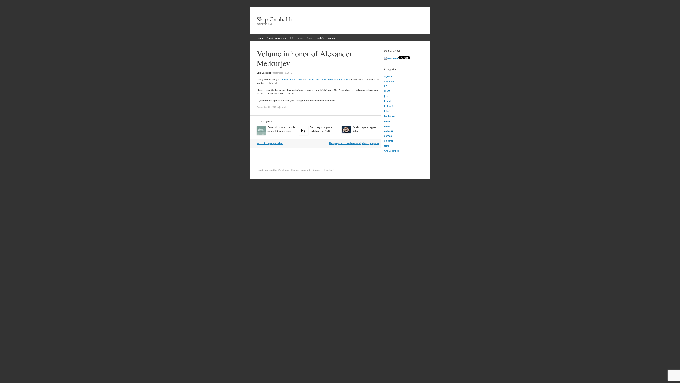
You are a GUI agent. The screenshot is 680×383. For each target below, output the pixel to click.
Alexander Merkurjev (291, 79)
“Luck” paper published (270, 143)
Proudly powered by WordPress (273, 169)
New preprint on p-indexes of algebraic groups (354, 143)
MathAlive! (389, 116)
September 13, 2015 (282, 72)
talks (386, 145)
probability (389, 130)
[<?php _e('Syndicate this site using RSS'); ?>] (391, 58)
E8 (291, 38)
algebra (388, 76)
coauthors (389, 81)
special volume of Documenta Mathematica (327, 79)
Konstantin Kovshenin (323, 169)
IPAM (387, 91)
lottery (387, 111)
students (388, 140)
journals (283, 107)
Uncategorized (391, 150)
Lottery (300, 38)
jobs (386, 96)
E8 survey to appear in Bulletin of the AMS (321, 129)
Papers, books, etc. (276, 38)
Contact (331, 38)
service (388, 135)
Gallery (320, 38)
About (310, 38)
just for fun (389, 106)
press (387, 125)
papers (387, 121)
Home (260, 38)
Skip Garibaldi (274, 19)
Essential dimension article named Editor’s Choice (281, 129)
